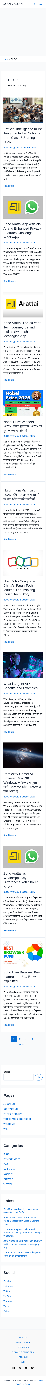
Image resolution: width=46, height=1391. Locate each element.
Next (23, 1044)
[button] (34, 3)
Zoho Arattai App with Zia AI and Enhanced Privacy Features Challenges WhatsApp (22, 1232)
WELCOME (9, 1124)
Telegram (8, 1301)
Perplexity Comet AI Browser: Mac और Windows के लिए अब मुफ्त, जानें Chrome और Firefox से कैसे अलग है (22, 782)
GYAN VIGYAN (12, 3)
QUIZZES (8, 1179)
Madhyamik (9, 1169)
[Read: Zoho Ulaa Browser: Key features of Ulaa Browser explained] (23, 953)
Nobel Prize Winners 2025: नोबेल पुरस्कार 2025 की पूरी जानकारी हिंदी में (22, 426)
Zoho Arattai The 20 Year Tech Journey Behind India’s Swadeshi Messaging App (22, 1244)
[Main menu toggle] (41, 4)
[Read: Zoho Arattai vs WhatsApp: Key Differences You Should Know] (23, 856)
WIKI (5, 1129)
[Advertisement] (23, 32)
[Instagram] (20, 1368)
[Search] (38, 1077)
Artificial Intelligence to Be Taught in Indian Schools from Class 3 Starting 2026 (21, 1221)
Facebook (8, 1281)
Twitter (6, 1291)
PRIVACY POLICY (12, 1114)
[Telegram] (32, 1368)
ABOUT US (9, 1104)
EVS (5, 1164)
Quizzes (7, 1311)
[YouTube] (26, 1368)
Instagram (8, 1286)
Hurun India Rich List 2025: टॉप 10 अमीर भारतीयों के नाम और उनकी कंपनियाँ (21, 494)
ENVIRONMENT (11, 1159)
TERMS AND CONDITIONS (17, 1119)
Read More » (9, 186)
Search (6, 1072)
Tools (6, 1306)
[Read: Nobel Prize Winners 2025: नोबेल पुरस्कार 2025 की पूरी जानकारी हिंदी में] (23, 403)
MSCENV (8, 1174)
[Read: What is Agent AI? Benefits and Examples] (23, 665)
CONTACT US (10, 1109)
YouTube (7, 1296)
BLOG (6, 147)
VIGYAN (7, 1184)
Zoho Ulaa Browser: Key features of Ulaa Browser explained (21, 976)
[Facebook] (13, 1368)
